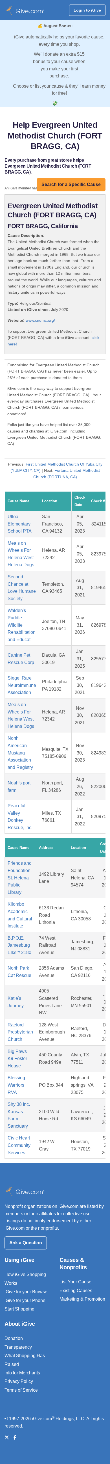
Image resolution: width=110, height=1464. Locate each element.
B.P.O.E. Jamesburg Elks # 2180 (19, 945)
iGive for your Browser (27, 1291)
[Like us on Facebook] (15, 1437)
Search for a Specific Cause (71, 184)
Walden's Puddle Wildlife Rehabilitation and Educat (22, 625)
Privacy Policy (19, 1381)
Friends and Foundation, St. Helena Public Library (20, 877)
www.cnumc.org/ (40, 320)
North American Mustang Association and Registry (20, 752)
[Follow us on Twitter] (7, 1437)
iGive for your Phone (25, 1300)
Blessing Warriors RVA (16, 1085)
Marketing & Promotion (82, 1299)
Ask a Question (25, 1242)
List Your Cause (75, 1281)
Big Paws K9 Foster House (17, 1058)
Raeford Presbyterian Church (20, 1032)
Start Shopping (19, 1309)
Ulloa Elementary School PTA (20, 523)
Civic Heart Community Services (19, 1145)
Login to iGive (87, 10)
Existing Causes (76, 1290)
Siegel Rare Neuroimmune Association (22, 685)
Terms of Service (21, 1390)
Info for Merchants (22, 1372)
